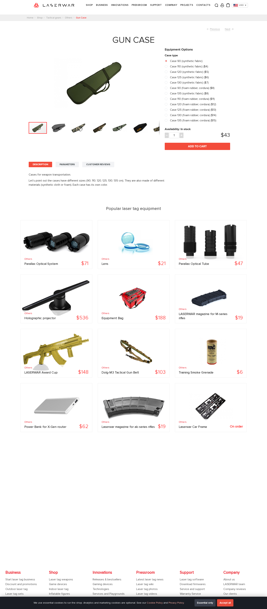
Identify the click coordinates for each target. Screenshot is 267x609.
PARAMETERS (67, 164)
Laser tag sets (14, 594)
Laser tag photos (147, 589)
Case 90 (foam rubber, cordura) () (192, 88)
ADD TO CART (197, 146)
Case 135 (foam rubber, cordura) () (192, 120)
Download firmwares (193, 584)
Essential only (205, 602)
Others (28, 259)
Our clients (230, 594)
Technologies (101, 589)
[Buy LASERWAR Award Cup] (56, 353)
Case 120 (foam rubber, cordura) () (192, 104)
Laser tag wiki (144, 584)
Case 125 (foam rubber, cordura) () (192, 110)
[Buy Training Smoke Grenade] (210, 353)
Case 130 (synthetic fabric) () (189, 82)
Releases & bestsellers (107, 579)
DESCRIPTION (40, 164)
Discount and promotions (21, 584)
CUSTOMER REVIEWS (98, 164)
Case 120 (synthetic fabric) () (189, 72)
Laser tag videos (146, 594)
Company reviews (234, 589)
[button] (59, 128)
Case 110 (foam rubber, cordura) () (192, 99)
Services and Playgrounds (109, 594)
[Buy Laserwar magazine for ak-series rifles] (133, 407)
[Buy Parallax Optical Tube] (210, 244)
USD (241, 5)
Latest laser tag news (149, 579)
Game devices (58, 584)
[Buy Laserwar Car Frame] (210, 407)
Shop (89, 5)
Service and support (192, 589)
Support (156, 5)
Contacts (203, 5)
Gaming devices (103, 584)
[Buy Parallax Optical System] (56, 244)
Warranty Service (190, 594)
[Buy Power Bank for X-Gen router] (56, 407)
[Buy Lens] (133, 244)
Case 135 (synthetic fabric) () (189, 93)
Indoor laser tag (58, 589)
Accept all (225, 602)
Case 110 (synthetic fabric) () (188, 66)
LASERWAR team (234, 584)
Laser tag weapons (61, 579)
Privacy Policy (176, 602)
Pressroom (139, 5)
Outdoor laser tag (16, 589)
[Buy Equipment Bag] (133, 299)
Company (171, 5)
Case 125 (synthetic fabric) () (189, 77)
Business (102, 5)
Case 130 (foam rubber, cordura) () (192, 115)
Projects (186, 5)
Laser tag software (192, 579)
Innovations (119, 5)
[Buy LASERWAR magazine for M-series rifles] (210, 299)
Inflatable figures (59, 594)
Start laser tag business (20, 579)
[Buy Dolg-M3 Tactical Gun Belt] (133, 353)
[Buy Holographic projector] (56, 299)
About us (229, 579)
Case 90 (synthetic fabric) (186, 61)
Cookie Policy (155, 602)
